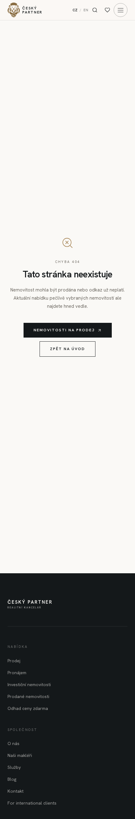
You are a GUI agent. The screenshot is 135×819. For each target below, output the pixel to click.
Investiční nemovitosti (29, 684)
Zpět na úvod (67, 348)
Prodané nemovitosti (28, 696)
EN (86, 10)
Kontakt (16, 791)
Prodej (14, 661)
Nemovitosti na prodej (64, 330)
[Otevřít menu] (120, 10)
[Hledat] (95, 10)
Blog (12, 779)
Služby (14, 767)
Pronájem (17, 672)
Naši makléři (20, 755)
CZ (75, 10)
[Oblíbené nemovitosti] (107, 10)
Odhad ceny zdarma (28, 708)
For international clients (32, 803)
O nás (13, 743)
